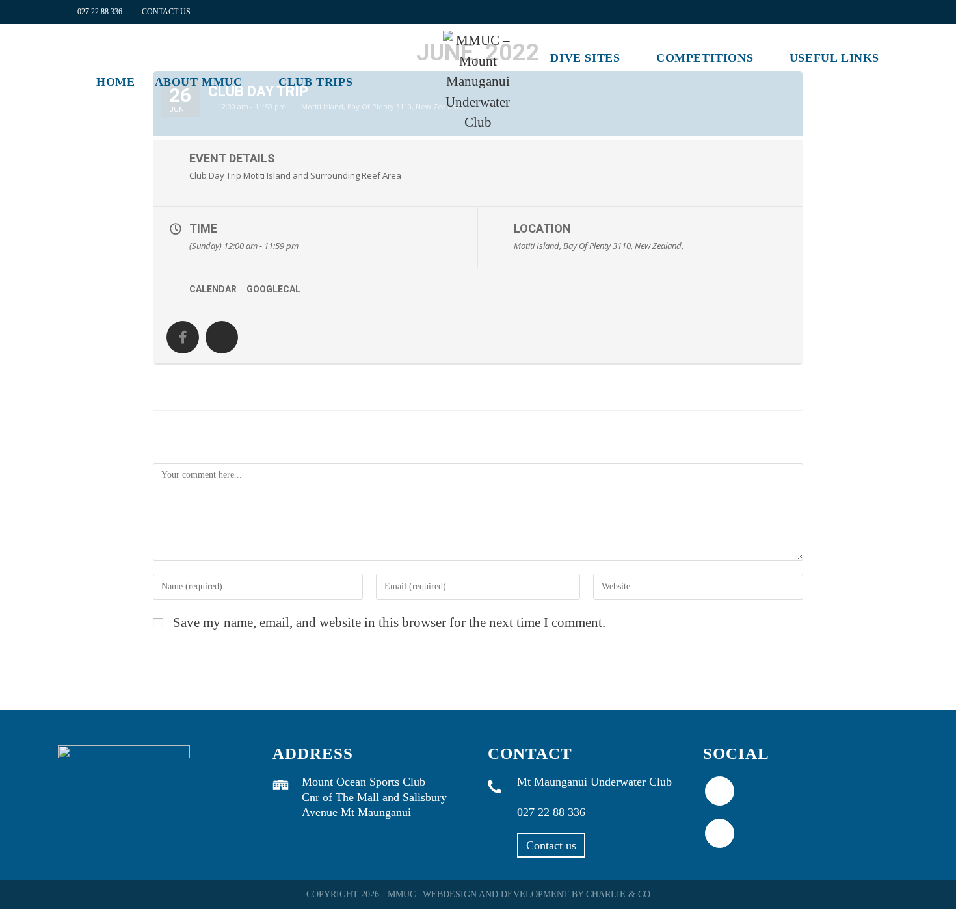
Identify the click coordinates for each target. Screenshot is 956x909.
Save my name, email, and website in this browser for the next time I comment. (389, 622)
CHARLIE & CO (618, 894)
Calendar (213, 289)
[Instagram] (719, 833)
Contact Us (166, 11)
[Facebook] (719, 791)
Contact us (551, 845)
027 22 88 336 (99, 11)
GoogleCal (273, 289)
